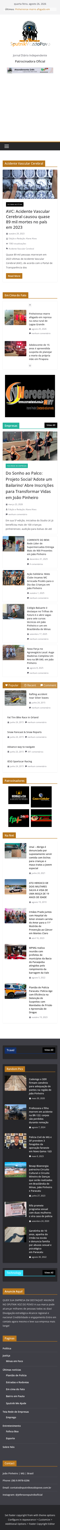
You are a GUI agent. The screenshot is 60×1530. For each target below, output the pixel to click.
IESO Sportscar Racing (19, 761)
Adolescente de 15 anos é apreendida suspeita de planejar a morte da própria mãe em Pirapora (40, 321)
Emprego (11, 1417)
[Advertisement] (30, 109)
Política (7, 1348)
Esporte (10, 1438)
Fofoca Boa (12, 1431)
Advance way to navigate (21, 746)
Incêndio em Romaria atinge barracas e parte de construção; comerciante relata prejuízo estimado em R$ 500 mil (40, 359)
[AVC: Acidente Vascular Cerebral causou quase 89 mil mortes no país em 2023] (30, 184)
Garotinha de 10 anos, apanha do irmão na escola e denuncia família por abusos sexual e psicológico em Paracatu (40, 1241)
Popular (13, 685)
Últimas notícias (14, 204)
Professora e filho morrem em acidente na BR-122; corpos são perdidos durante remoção (40, 1115)
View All (50, 425)
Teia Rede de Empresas (16, 466)
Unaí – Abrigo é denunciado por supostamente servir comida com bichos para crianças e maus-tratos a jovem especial (40, 857)
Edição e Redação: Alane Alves (23, 238)
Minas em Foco (14, 1361)
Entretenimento (12, 1425)
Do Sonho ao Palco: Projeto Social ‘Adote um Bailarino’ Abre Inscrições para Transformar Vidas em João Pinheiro (30, 485)
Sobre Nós (8, 1447)
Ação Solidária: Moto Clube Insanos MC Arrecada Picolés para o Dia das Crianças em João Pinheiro (40, 581)
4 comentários (36, 564)
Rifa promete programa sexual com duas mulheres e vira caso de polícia (40, 1211)
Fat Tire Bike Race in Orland (22, 717)
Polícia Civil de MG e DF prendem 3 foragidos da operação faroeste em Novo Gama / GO (40, 1144)
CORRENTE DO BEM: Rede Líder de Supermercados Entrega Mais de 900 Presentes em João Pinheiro (40, 547)
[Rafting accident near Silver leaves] (15, 698)
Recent (31, 685)
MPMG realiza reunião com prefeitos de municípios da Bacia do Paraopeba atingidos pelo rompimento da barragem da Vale (40, 960)
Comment (50, 685)
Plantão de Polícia (16, 1375)
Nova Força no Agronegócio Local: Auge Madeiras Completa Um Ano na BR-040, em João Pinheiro (40, 656)
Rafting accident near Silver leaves (39, 696)
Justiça (6, 1355)
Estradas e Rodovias (17, 1382)
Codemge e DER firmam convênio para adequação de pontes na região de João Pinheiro (40, 1086)
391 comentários (35, 751)
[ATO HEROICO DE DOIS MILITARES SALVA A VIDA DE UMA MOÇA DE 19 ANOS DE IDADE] (15, 892)
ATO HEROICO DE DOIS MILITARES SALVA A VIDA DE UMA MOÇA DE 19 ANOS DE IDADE (39, 890)
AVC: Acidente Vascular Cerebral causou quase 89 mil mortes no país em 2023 (28, 219)
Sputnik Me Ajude (16, 1403)
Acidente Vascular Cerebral (21, 248)
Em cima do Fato (15, 1389)
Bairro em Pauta (15, 1396)
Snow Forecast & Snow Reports (24, 732)
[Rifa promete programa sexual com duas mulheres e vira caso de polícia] (15, 1213)
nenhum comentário (41, 336)
